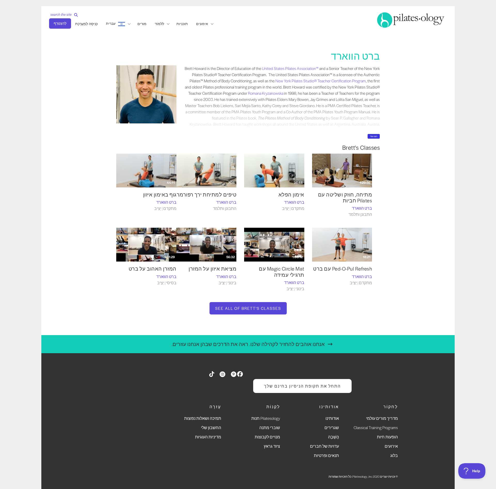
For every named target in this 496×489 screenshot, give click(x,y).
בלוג (394, 455)
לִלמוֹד (159, 24)
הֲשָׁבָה (333, 436)
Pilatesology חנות (265, 418)
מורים (141, 24)
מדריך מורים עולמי (382, 418)
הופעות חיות (387, 436)
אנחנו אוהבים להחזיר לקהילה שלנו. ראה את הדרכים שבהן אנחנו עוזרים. (248, 344)
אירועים (391, 446)
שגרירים (331, 427)
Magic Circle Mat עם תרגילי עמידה (281, 271)
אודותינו (332, 418)
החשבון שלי (211, 427)
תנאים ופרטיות (326, 455)
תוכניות (182, 24)
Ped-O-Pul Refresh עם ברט (342, 268)
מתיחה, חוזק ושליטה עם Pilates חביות (345, 197)
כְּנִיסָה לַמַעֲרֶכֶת (86, 24)
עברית (110, 23)
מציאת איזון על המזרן (212, 268)
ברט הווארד (362, 208)
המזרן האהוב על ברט (152, 268)
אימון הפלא (291, 194)
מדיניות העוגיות (208, 436)
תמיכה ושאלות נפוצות (202, 418)
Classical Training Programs (376, 427)
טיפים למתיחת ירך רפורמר (207, 194)
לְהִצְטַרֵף (60, 23)
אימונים (202, 24)
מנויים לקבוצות (267, 436)
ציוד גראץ (272, 446)
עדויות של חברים (324, 446)
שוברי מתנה (269, 427)
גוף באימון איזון (159, 194)
